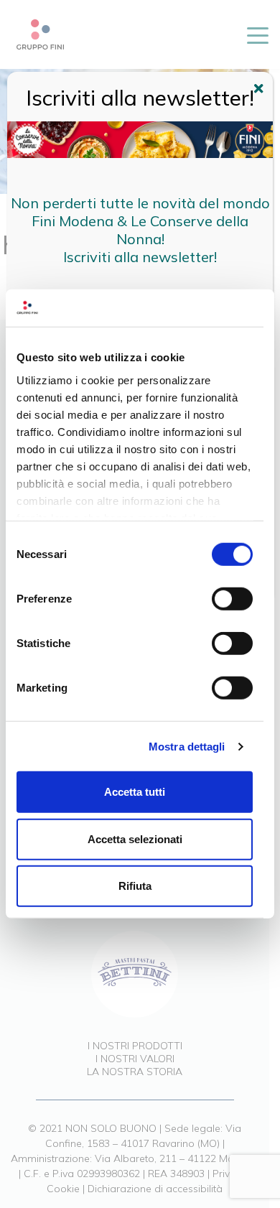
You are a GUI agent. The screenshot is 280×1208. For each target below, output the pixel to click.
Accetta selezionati (135, 839)
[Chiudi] (260, 90)
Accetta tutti (134, 792)
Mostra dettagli (187, 746)
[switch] (232, 598)
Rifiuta (134, 886)
